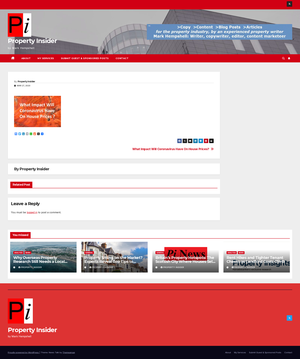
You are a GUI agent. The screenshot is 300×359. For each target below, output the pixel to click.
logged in (32, 212)
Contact (122, 58)
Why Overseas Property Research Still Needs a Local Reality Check (39, 261)
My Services (46, 58)
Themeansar (68, 352)
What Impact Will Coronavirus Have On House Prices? (170, 149)
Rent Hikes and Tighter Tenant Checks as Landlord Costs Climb (256, 259)
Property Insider (32, 41)
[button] (283, 58)
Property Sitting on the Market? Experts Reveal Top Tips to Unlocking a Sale (113, 261)
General (89, 253)
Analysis (18, 253)
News (27, 253)
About (26, 58)
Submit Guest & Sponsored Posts (85, 58)
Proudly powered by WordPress (23, 352)
